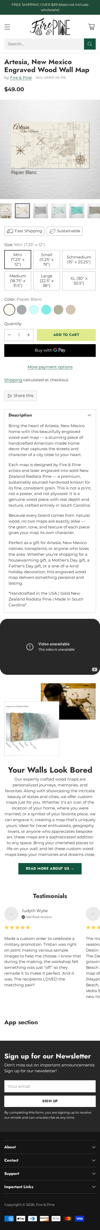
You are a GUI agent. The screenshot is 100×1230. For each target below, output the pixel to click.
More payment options (50, 367)
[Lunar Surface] (22, 310)
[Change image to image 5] (76, 210)
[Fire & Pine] (50, 26)
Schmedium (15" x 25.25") (79, 259)
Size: (24, 244)
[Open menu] (7, 26)
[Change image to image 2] (22, 210)
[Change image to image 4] (58, 210)
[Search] (90, 44)
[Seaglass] (34, 310)
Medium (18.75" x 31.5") (17, 281)
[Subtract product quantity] (9, 335)
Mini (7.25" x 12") (18, 259)
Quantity (13, 323)
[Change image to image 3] (40, 210)
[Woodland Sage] (58, 310)
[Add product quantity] (28, 335)
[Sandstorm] (71, 310)
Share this (23, 395)
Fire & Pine (21, 77)
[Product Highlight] (50, 647)
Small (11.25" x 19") (46, 259)
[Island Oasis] (46, 310)
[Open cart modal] (91, 26)
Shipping (13, 380)
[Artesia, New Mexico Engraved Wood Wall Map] (50, 149)
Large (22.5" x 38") (47, 281)
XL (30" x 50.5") (78, 281)
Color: (23, 299)
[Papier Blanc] (9, 310)
